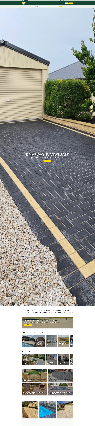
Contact (71, 0)
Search (61, 6)
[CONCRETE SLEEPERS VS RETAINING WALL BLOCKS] (60, 375)
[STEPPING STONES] (28, 359)
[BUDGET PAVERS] (39, 359)
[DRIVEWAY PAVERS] (51, 359)
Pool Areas (42, 419)
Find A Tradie (62, 0)
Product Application (45, 3)
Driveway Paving (61, 419)
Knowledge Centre (53, 3)
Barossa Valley (25, 0)
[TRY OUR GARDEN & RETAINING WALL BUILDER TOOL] (34, 375)
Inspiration (57, 0)
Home (36, 3)
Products (39, 3)
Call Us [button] (67, 3)
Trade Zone (67, 0)
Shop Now (47, 160)
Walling (24, 419)
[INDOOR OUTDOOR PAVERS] (63, 359)
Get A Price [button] (70, 3)
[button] (24, 341)
